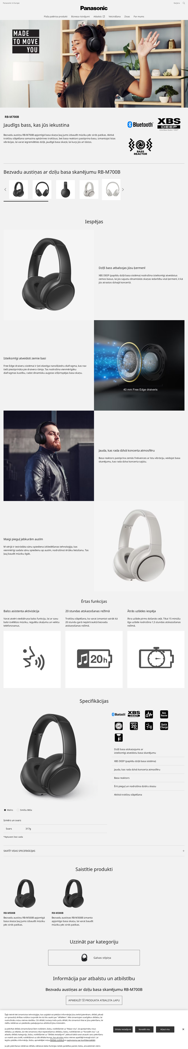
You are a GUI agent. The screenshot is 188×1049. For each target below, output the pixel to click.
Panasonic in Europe (11, 3)
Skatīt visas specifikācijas (19, 850)
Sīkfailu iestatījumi (123, 1029)
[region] (94, 1029)
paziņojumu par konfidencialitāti (81, 1040)
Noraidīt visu (144, 1029)
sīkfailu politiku (57, 1040)
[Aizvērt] (183, 1029)
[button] (18, 189)
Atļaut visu (165, 1029)
